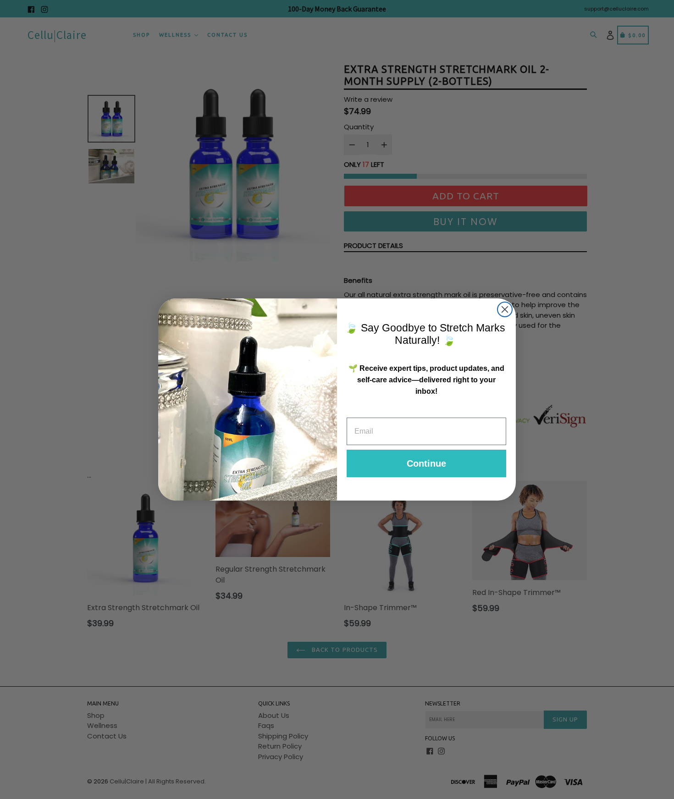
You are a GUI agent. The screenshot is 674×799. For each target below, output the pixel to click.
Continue (426, 463)
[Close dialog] (504, 309)
